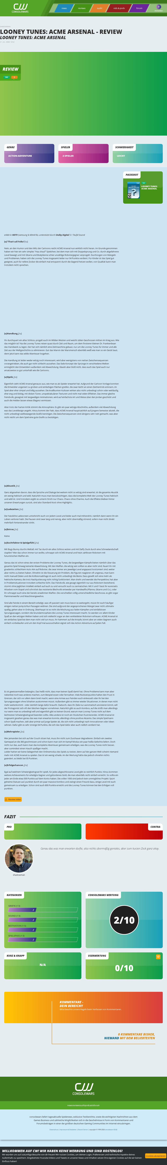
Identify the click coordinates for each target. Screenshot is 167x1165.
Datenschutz (54, 1130)
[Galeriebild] (61, 228)
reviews (81, 8)
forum (139, 8)
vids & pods (119, 8)
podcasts (89, 1105)
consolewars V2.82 (111, 1130)
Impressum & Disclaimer (68, 1130)
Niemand (111, 1038)
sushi (99, 8)
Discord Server (83, 1130)
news (64, 8)
